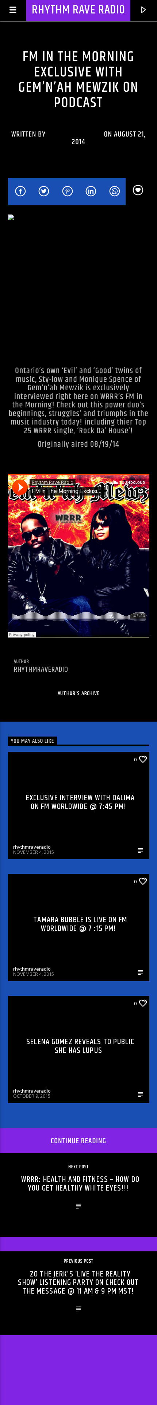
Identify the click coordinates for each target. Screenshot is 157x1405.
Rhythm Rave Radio (78, 10)
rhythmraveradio (74, 134)
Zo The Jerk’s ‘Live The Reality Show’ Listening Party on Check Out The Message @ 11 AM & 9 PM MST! (78, 1283)
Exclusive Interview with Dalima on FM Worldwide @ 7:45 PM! (80, 802)
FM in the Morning (98, 46)
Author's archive (79, 693)
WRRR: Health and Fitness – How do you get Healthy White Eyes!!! (80, 1184)
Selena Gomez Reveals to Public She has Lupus (80, 1046)
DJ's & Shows (51, 46)
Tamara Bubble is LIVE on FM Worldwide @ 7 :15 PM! (80, 924)
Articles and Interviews (43, 1003)
